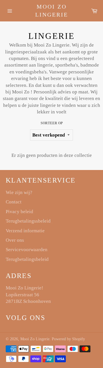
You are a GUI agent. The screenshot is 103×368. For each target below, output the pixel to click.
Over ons (15, 240)
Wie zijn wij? (19, 192)
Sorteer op (52, 123)
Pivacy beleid (19, 211)
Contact (13, 202)
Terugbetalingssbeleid (28, 221)
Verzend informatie (25, 230)
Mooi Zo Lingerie (51, 10)
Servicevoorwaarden (26, 249)
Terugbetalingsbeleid (27, 259)
